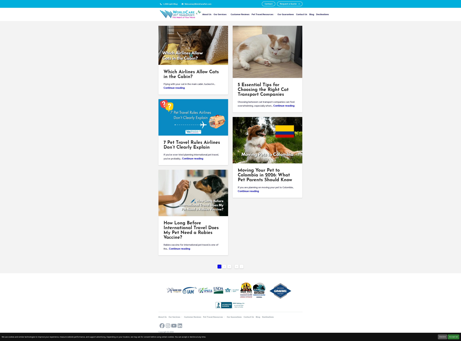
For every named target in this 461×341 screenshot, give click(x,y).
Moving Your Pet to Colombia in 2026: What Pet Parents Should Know (265, 175)
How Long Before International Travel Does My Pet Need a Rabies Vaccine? (191, 230)
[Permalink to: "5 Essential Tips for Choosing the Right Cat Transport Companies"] (267, 52)
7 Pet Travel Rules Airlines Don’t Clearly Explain (192, 145)
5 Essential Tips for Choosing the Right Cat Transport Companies (263, 90)
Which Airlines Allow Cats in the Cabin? (191, 74)
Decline (442, 337)
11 (236, 266)
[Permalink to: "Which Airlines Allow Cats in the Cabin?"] (193, 45)
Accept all (453, 337)
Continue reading (174, 87)
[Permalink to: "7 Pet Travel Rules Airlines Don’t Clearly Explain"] (193, 117)
